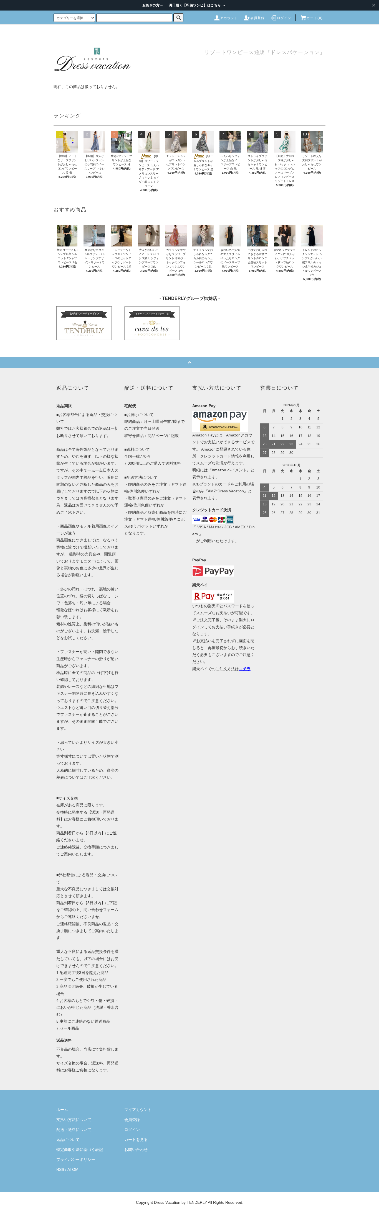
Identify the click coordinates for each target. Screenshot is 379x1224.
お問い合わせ (136, 1149)
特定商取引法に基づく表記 (79, 1149)
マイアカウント (137, 1109)
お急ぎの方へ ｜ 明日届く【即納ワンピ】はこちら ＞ (184, 5)
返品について (68, 1139)
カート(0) (315, 18)
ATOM (73, 1169)
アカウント (229, 18)
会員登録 (257, 18)
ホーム (62, 1109)
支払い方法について (73, 1119)
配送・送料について (73, 1129)
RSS (60, 1169)
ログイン (284, 18)
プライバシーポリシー (75, 1159)
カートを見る (136, 1139)
